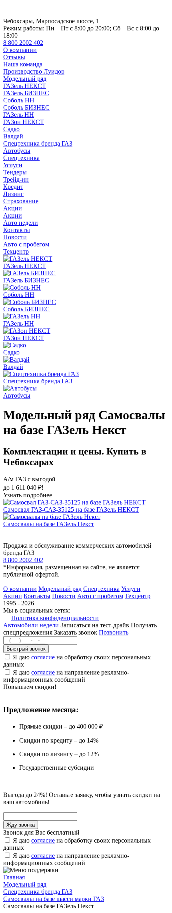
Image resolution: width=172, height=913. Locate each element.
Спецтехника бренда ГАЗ (37, 143)
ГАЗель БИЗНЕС (26, 93)
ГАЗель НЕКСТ (24, 85)
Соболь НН (18, 100)
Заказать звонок (75, 632)
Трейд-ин (16, 179)
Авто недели (20, 222)
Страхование (20, 201)
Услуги (12, 165)
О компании (20, 49)
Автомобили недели (31, 625)
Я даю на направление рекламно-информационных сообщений (66, 676)
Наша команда (22, 64)
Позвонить (113, 632)
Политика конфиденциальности (55, 618)
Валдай (13, 136)
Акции (12, 208)
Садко (11, 129)
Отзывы (14, 57)
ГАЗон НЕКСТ (23, 121)
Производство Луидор (33, 71)
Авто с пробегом (26, 244)
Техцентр (16, 251)
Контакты (16, 229)
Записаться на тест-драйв (95, 625)
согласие (43, 657)
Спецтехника (21, 157)
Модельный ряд (24, 78)
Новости (15, 237)
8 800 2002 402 (23, 42)
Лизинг (13, 193)
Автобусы (16, 150)
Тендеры (15, 172)
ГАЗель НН (18, 114)
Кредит (13, 186)
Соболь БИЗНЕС (26, 107)
